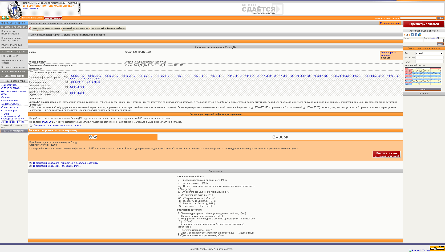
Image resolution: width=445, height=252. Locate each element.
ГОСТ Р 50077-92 (372, 76)
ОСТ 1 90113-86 (76, 78)
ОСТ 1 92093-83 (390, 76)
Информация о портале (13, 22)
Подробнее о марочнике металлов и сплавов (57, 125)
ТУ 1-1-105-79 (93, 78)
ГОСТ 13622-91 (178, 76)
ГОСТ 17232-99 (76, 82)
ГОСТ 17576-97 (281, 76)
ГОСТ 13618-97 (110, 76)
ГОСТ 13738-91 (246, 76)
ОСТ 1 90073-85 (76, 87)
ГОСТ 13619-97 (127, 76)
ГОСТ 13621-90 (161, 76)
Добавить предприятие (14, 131)
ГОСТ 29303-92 (315, 76)
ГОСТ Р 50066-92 (333, 76)
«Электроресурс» (9, 107)
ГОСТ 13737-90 (229, 76)
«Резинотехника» (9, 100)
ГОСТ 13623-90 (195, 76)
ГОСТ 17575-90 (264, 76)
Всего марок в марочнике (388, 53)
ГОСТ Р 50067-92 (352, 76)
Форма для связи (30, 8)
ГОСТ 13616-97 (76, 76)
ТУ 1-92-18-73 (93, 82)
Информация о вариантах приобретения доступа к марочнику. (66, 163)
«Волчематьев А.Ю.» (11, 104)
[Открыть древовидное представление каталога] (30, 28)
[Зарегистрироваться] (424, 26)
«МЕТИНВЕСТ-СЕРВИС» (13, 122)
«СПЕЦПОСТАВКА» (11, 88)
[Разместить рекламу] (79, 14)
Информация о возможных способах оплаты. (57, 166)
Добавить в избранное (32, 18)
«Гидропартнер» (9, 85)
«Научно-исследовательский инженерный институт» (12, 116)
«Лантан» (5, 97)
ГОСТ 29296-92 (298, 76)
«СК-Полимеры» (9, 110)
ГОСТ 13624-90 (212, 76)
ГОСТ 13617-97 (93, 76)
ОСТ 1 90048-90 (76, 93)
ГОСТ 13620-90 (144, 76)
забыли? (434, 38)
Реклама (423, 93)
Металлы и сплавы (390, 23)
